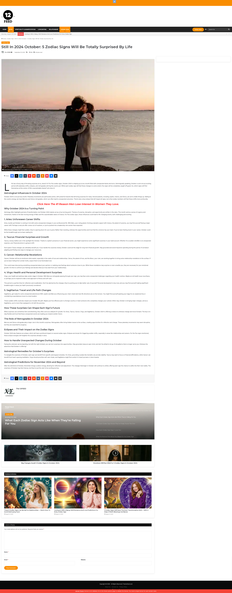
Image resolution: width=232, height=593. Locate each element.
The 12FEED (8, 52)
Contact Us (115, 587)
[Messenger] (51, 176)
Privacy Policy (123, 587)
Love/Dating (42, 29)
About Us (107, 587)
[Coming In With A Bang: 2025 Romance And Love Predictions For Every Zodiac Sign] (78, 492)
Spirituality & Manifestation (25, 29)
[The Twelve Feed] (8, 16)
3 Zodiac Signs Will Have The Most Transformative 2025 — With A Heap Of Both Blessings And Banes (53, 34)
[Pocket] (47, 176)
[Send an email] (11, 52)
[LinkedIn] (21, 176)
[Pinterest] (29, 176)
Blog (11, 29)
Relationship (53, 29)
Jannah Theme (79, 591)
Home (5, 29)
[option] (77, 421)
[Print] (60, 378)
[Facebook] (12, 176)
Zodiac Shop (198, 29)
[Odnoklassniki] (42, 176)
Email (6, 559)
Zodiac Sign (65, 29)
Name (6, 552)
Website (83, 559)
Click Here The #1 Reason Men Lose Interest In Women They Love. (78, 204)
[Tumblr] (25, 176)
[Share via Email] (55, 176)
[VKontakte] (38, 176)
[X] (16, 176)
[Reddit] (34, 176)
